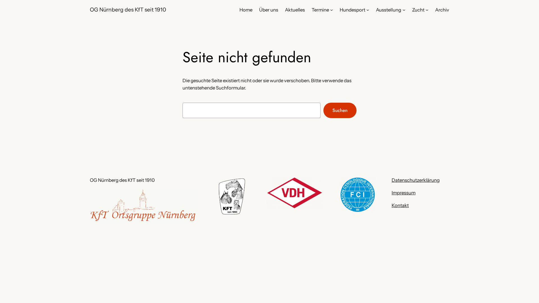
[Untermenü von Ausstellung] (404, 9)
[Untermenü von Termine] (331, 9)
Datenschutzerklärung (416, 180)
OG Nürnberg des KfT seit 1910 (128, 9)
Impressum (403, 193)
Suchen (340, 110)
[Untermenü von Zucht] (427, 9)
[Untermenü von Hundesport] (367, 9)
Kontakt (400, 205)
